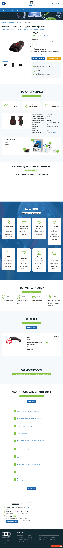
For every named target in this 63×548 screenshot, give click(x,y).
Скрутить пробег (20, 10)
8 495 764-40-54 (56, 3)
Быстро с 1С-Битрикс (55, 546)
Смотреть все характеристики (41, 54)
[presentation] (3, 47)
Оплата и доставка (41, 10)
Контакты (58, 10)
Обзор (3, 29)
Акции (29, 535)
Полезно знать (20, 541)
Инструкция (19, 29)
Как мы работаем (34, 29)
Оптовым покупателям (22, 539)
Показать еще (31, 488)
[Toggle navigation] (3, 3)
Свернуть (30, 502)
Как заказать (30, 10)
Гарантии (51, 10)
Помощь (30, 539)
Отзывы (42, 29)
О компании (20, 535)
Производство (20, 537)
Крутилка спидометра (8, 10)
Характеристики (10, 29)
